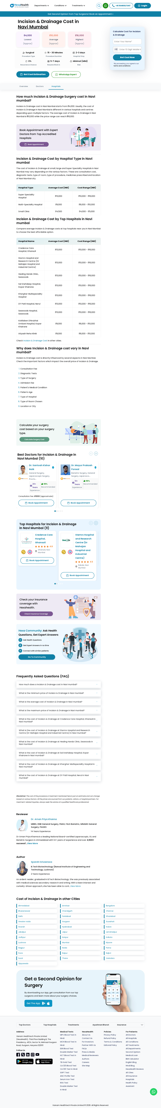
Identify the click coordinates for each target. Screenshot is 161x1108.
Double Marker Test (69, 1052)
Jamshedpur (111, 932)
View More (32, 843)
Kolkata (109, 937)
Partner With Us (89, 1045)
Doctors (40, 86)
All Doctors (131, 1035)
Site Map (86, 1065)
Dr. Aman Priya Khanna (44, 819)
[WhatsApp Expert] (105, 5)
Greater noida (24, 921)
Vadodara (110, 958)
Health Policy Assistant (131, 1084)
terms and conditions (122, 66)
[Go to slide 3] (58, 511)
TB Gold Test (66, 1062)
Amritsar (66, 905)
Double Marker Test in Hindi (69, 1088)
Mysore (109, 942)
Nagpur (21, 948)
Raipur (65, 953)
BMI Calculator (132, 1059)
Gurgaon (66, 921)
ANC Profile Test (67, 1076)
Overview (23, 86)
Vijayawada (23, 963)
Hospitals (56, 86)
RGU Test (64, 1082)
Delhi (20, 916)
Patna (108, 948)
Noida (64, 948)
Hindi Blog (130, 1065)
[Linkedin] (28, 1054)
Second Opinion (133, 1052)
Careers (85, 1062)
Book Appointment (38, 502)
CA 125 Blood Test (68, 1065)
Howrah (21, 927)
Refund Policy (110, 1038)
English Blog (131, 1062)
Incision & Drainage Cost (35, 340)
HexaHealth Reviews (135, 1069)
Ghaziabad (110, 916)
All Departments (133, 1048)
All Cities (129, 1072)
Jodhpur (22, 937)
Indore (108, 927)
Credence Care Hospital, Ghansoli (44, 538)
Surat (20, 958)
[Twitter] (23, 1054)
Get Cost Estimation (35, 74)
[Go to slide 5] (62, 511)
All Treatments (132, 1045)
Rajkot (108, 953)
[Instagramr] (32, 1054)
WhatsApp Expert (68, 74)
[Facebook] (18, 1054)
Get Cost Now (127, 57)
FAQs (84, 1048)
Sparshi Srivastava (41, 861)
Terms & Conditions (113, 1042)
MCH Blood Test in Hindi (68, 1043)
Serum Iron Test (67, 1079)
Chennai (109, 911)
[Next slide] (96, 453)
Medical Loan (132, 1055)
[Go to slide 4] (60, 511)
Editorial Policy (110, 1045)
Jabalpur (22, 932)
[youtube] (37, 1054)
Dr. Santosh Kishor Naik (39, 467)
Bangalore (110, 905)
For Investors (88, 1042)
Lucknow (22, 942)
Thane (65, 958)
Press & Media (88, 1052)
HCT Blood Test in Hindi (68, 1057)
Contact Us (87, 1038)
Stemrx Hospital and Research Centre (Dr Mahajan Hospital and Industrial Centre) (84, 546)
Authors (85, 1059)
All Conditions (132, 1042)
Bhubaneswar (24, 911)
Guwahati (110, 921)
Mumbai (65, 942)
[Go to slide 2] (56, 511)
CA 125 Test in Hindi (68, 1069)
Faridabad (66, 916)
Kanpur (65, 937)
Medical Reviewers (90, 1055)
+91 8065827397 (123, 5)
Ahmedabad (23, 905)
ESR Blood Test (66, 1048)
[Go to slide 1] (55, 511)
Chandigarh (67, 911)
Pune (20, 953)
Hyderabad (67, 927)
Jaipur (64, 932)
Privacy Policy (110, 1035)
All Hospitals (131, 1038)
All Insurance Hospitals (131, 1078)
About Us (86, 1035)
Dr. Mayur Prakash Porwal (81, 467)
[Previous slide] (91, 453)
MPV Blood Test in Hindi (68, 1037)
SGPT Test (64, 1072)
